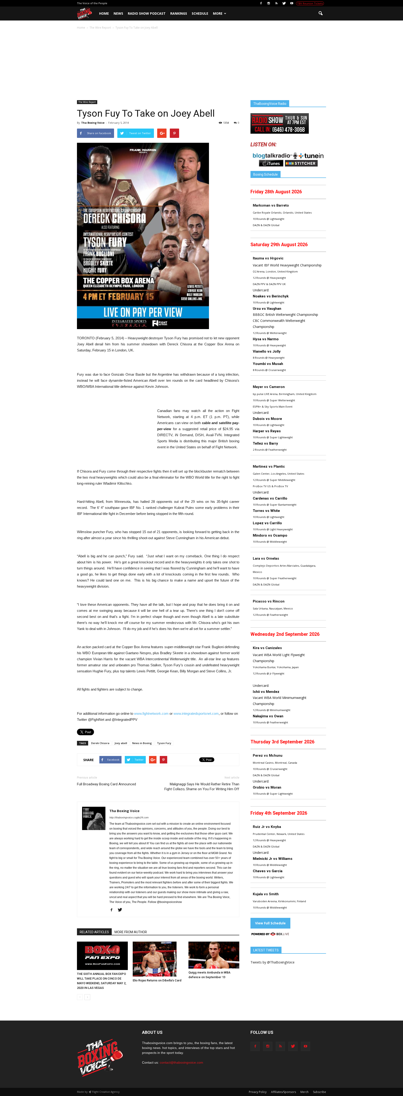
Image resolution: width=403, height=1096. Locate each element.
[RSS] (276, 3)
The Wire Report (87, 102)
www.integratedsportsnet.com (196, 713)
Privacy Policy (258, 1092)
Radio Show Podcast (147, 13)
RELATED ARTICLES (94, 932)
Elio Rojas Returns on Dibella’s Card (157, 980)
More (217, 13)
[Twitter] (284, 3)
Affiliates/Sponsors (283, 1092)
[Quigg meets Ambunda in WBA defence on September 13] (213, 955)
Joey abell (121, 743)
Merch (304, 1092)
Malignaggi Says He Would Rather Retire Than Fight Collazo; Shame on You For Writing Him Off (201, 786)
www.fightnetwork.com (151, 713)
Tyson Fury (164, 743)
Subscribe (319, 1092)
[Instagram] (268, 3)
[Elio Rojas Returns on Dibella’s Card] (158, 959)
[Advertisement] (201, 65)
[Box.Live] (270, 935)
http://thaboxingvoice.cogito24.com (129, 817)
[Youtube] (291, 3)
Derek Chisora (100, 743)
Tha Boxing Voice (92, 122)
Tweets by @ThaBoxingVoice (272, 962)
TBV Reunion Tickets (310, 3)
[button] (320, 13)
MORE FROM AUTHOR (131, 932)
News (118, 13)
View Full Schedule (270, 923)
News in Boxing (142, 743)
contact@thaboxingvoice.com (181, 1062)
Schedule (200, 13)
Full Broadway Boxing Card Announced (106, 784)
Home (104, 13)
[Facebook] (260, 3)
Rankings (178, 13)
